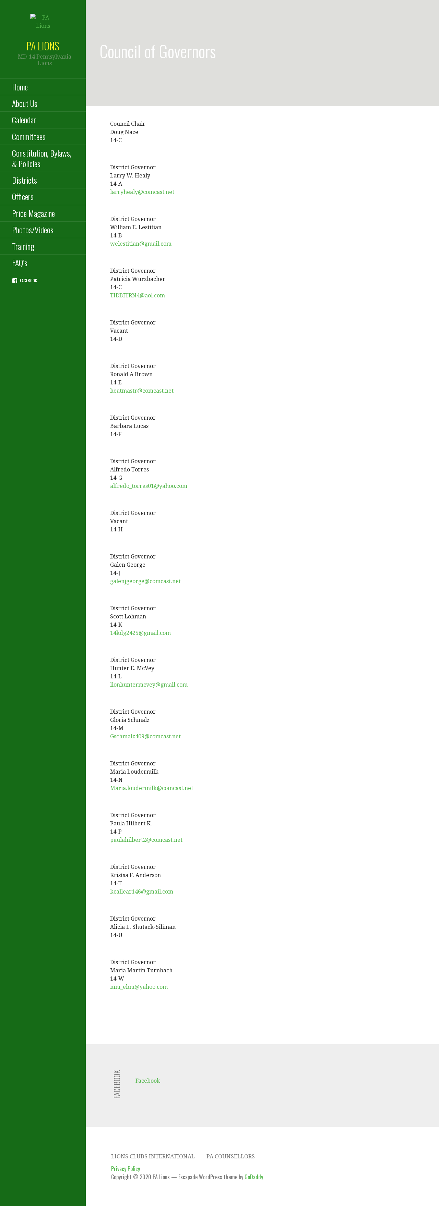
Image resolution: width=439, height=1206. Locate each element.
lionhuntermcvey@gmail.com (149, 684)
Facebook (28, 280)
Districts (24, 180)
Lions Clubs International (153, 1156)
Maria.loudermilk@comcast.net (151, 788)
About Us (24, 103)
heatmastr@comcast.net (142, 390)
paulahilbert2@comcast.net (146, 840)
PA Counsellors (230, 1156)
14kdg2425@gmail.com (140, 633)
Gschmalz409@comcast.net (145, 736)
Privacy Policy (125, 1169)
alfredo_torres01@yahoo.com (148, 486)
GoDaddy (254, 1177)
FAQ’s (19, 262)
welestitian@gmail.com (140, 244)
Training (23, 246)
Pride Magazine (33, 213)
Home (20, 87)
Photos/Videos (33, 229)
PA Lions (42, 45)
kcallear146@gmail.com (141, 891)
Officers (23, 196)
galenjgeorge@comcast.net (145, 581)
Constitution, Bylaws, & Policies (41, 158)
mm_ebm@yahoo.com (139, 987)
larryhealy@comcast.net (142, 192)
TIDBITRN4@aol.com (137, 295)
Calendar (24, 119)
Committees (29, 136)
